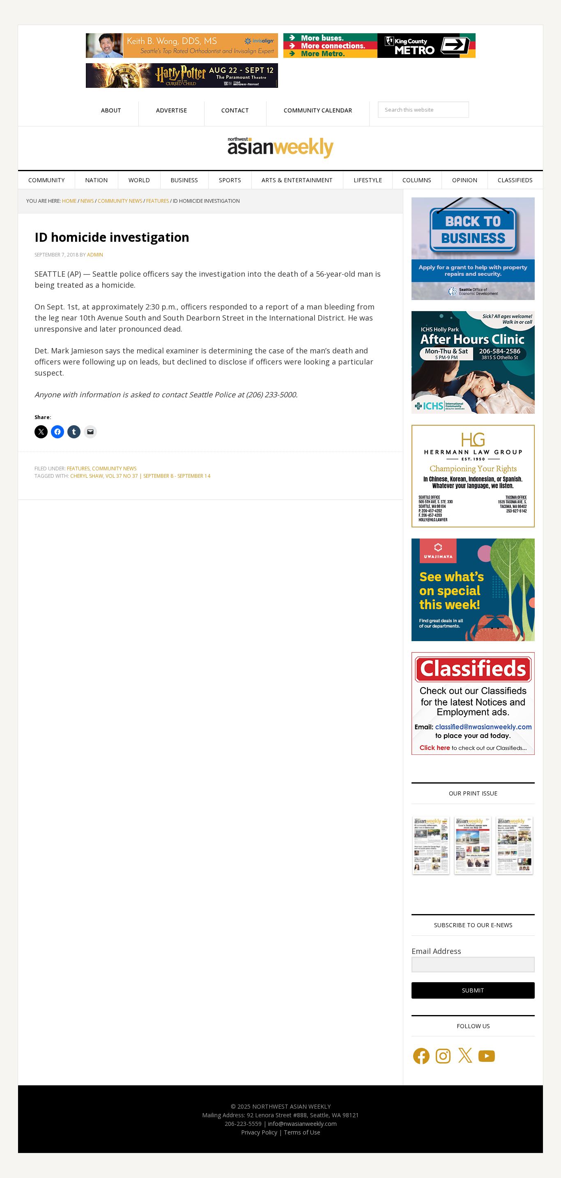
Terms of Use (302, 1132)
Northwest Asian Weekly (280, 148)
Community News (114, 468)
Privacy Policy (259, 1132)
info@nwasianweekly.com (302, 1124)
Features (78, 468)
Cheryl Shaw (86, 475)
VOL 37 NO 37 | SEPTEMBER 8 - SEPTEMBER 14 (158, 475)
